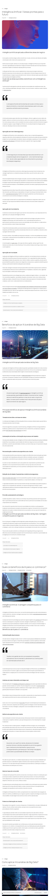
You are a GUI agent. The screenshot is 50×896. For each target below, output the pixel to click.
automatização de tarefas (12, 194)
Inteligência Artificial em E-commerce (21, 684)
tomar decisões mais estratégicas (13, 430)
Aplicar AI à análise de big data (9, 478)
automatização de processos (40, 614)
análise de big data (26, 375)
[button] (2, 893)
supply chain (14, 243)
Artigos (6, 8)
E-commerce (37, 620)
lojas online (22, 702)
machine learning (25, 393)
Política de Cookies (38, 892)
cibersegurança (7, 90)
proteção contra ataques (9, 141)
